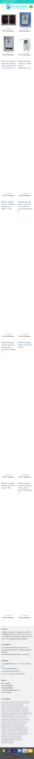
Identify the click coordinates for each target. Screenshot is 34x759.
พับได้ (8, 710)
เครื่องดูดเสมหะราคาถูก (22, 728)
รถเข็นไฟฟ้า (14, 719)
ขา (7, 705)
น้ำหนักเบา (17, 708)
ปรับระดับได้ (24, 708)
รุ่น (24, 719)
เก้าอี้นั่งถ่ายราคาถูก (7, 725)
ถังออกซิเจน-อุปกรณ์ (17, 705)
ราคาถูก (20, 719)
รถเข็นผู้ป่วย (5, 713)
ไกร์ (16, 739)
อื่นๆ (3, 722)
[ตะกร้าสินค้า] (31, 6)
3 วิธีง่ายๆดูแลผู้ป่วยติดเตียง (9, 668)
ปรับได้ (3, 710)
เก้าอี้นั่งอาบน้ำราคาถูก (18, 725)
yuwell (22, 702)
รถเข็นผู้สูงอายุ (5, 719)
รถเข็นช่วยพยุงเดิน (15, 710)
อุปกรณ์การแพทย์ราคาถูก (21, 754)
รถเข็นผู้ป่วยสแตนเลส (21, 716)
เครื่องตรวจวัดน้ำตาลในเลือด (9, 730)
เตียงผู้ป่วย (4, 733)
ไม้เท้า (20, 739)
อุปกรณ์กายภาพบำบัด (11, 722)
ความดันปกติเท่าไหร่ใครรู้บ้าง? (10, 671)
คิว (10, 705)
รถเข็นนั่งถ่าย (25, 710)
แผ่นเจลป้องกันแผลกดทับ (14, 736)
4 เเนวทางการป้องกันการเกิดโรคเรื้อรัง (13, 674)
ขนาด (3, 705)
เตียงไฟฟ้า (4, 736)
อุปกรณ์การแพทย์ (22, 722)
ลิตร (28, 719)
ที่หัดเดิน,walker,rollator (7, 708)
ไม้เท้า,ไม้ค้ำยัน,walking (7, 742)
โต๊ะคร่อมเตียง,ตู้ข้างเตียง (8, 739)
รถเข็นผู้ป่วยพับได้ (26, 713)
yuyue (27, 702)
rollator (13, 702)
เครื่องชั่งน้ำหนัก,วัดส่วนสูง (8, 728)
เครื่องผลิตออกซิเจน (22, 730)
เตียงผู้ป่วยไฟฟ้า (23, 733)
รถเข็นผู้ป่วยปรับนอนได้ (15, 713)
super (17, 702)
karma (8, 702)
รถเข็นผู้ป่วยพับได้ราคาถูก (8, 716)
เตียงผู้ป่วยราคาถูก (12, 733)
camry (3, 702)
